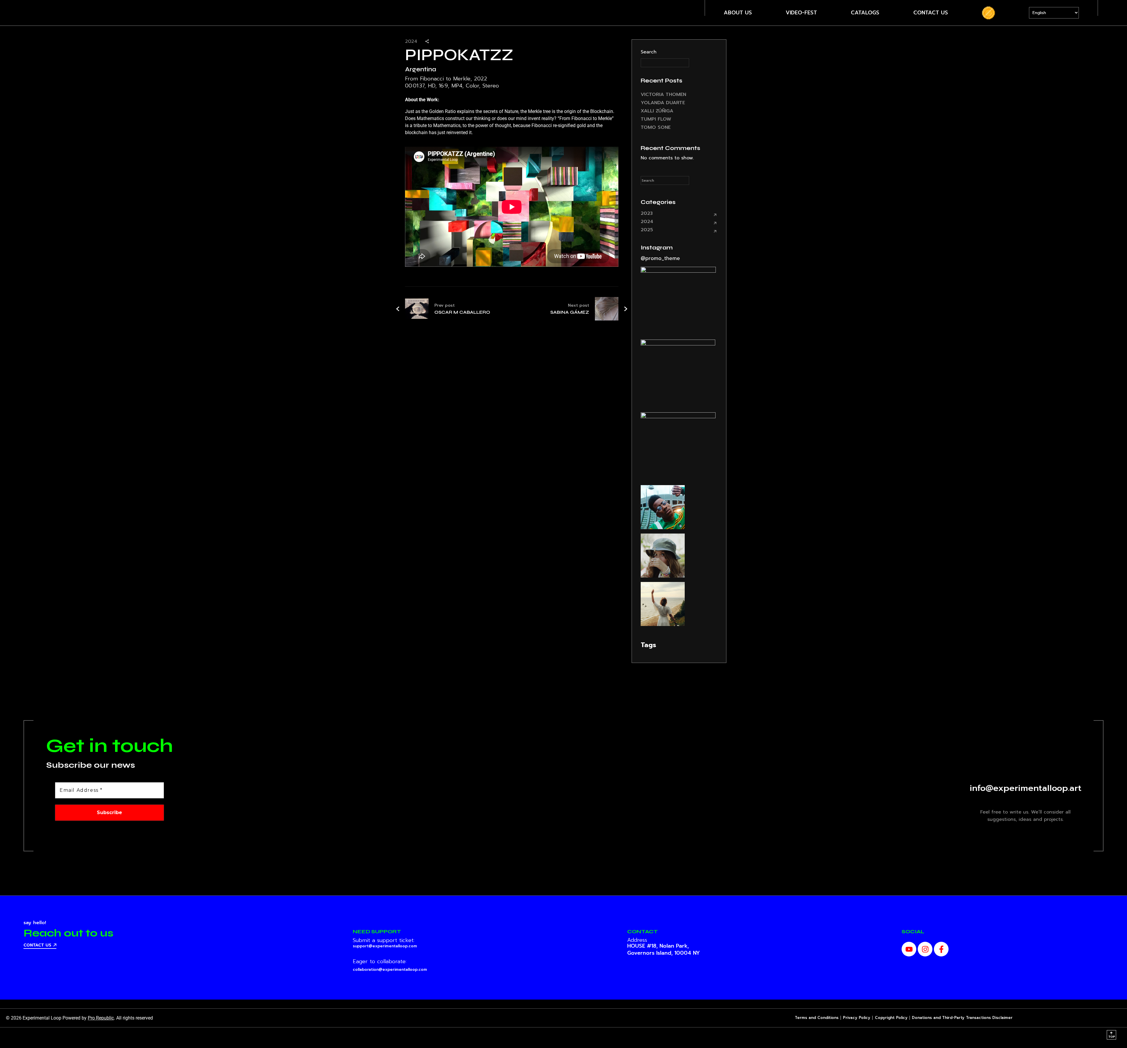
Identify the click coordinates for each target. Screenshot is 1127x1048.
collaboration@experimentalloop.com (390, 969)
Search (649, 51)
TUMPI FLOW (656, 119)
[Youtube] (909, 949)
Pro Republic (101, 1018)
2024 (647, 221)
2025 (647, 229)
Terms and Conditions (816, 1017)
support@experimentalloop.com (385, 946)
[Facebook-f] (941, 949)
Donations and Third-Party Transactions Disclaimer (962, 1017)
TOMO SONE (656, 127)
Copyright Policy (891, 1017)
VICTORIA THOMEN (663, 94)
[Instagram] (925, 949)
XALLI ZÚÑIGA (657, 110)
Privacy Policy (856, 1017)
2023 (647, 213)
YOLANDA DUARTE (663, 102)
